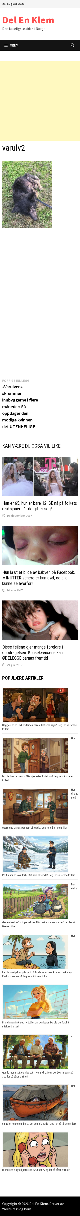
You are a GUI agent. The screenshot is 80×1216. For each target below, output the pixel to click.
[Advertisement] (40, 101)
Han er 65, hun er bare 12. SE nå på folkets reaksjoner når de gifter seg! (39, 506)
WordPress (10, 1209)
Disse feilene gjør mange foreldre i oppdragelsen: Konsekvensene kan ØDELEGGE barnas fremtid (32, 652)
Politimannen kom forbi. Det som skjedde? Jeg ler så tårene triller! (38, 875)
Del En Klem (28, 20)
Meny (14, 45)
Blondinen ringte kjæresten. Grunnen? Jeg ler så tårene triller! (36, 1169)
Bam (27, 1209)
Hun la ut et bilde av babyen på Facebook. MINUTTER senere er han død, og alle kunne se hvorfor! (38, 578)
